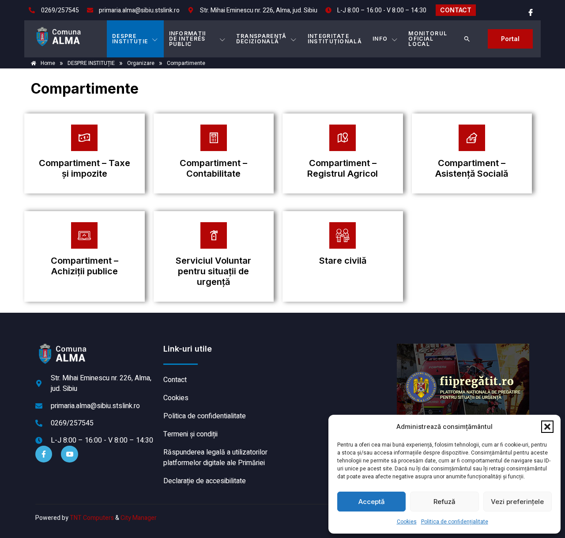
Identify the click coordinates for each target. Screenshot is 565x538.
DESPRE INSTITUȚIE (130, 39)
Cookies (407, 522)
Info (380, 38)
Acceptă (371, 501)
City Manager (139, 518)
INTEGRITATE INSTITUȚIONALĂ (335, 39)
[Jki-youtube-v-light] (69, 454)
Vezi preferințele (517, 501)
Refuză (444, 501)
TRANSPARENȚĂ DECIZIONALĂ (261, 39)
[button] (547, 426)
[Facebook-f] (43, 454)
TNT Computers (92, 518)
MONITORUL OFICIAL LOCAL (427, 38)
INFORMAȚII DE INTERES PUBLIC (187, 38)
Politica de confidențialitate (454, 522)
